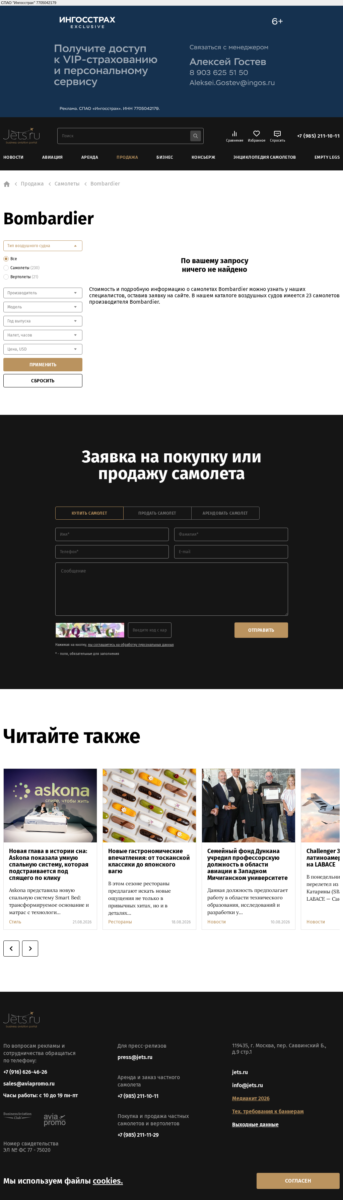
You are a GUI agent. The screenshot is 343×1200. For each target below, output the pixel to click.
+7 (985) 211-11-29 (138, 1135)
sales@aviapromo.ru (29, 1083)
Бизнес (164, 157)
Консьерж (203, 157)
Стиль (15, 922)
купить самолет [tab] (89, 513)
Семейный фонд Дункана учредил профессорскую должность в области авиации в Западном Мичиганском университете (247, 864)
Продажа (127, 157)
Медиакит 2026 (251, 1098)
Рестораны (120, 922)
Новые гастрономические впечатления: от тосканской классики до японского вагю (149, 861)
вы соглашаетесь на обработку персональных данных (131, 645)
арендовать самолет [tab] (225, 513)
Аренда (89, 157)
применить (43, 365)
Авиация (52, 157)
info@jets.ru (247, 1085)
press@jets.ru (135, 1057)
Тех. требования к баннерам (268, 1111)
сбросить (42, 381)
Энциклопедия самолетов (264, 157)
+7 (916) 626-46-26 (25, 1072)
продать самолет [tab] (157, 513)
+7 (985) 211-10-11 (318, 136)
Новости (13, 157)
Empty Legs (327, 157)
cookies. (108, 1181)
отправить (261, 630)
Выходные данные (255, 1124)
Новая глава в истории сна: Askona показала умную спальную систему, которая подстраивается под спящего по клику (48, 864)
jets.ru (240, 1072)
